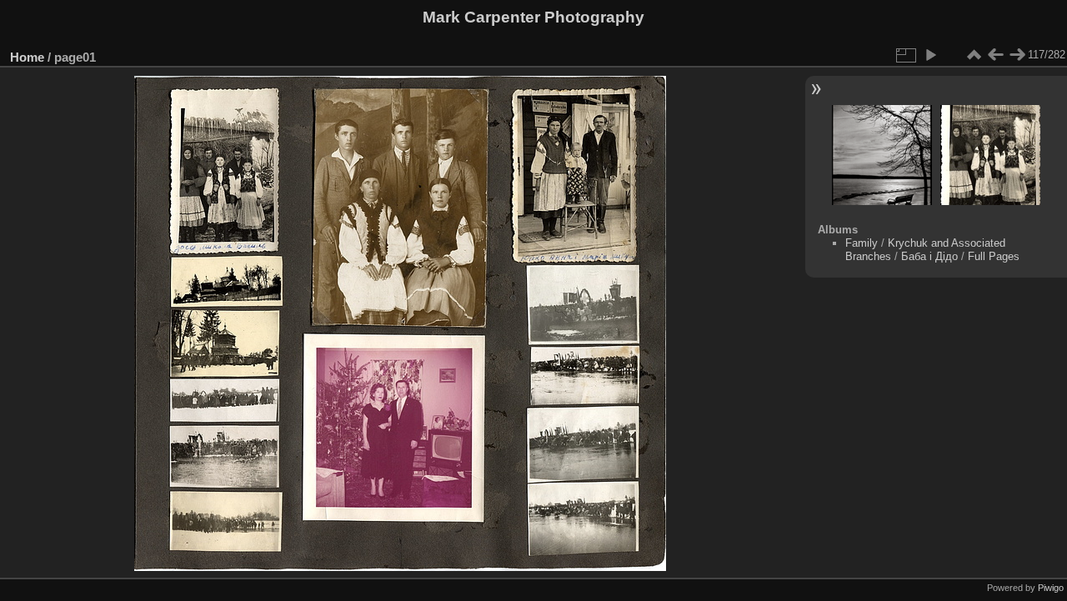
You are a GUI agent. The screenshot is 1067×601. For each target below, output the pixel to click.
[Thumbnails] (973, 55)
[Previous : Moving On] (995, 55)
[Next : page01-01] (1017, 55)
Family (861, 243)
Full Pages (993, 256)
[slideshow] (930, 55)
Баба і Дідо (929, 256)
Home (27, 57)
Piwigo (1051, 588)
